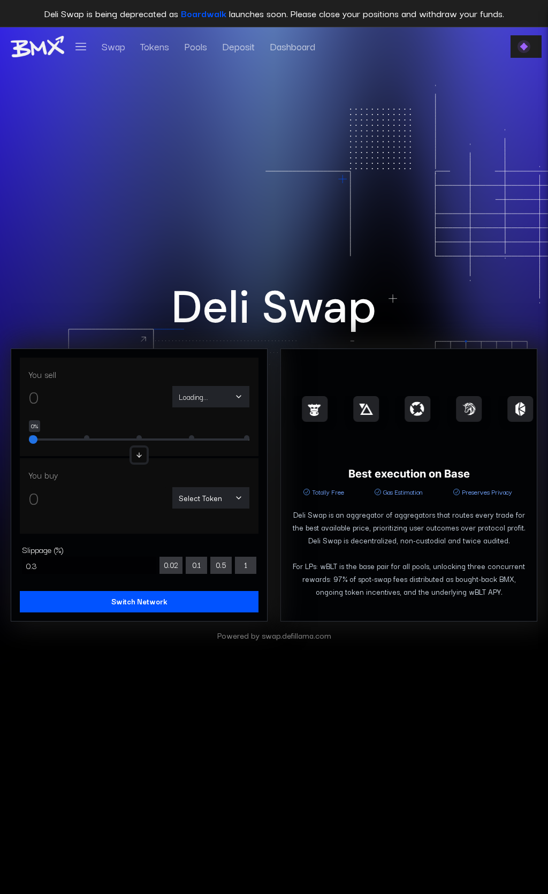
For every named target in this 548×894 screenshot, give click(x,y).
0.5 (221, 565)
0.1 (196, 565)
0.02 (171, 565)
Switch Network (139, 601)
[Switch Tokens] (139, 455)
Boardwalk (203, 13)
